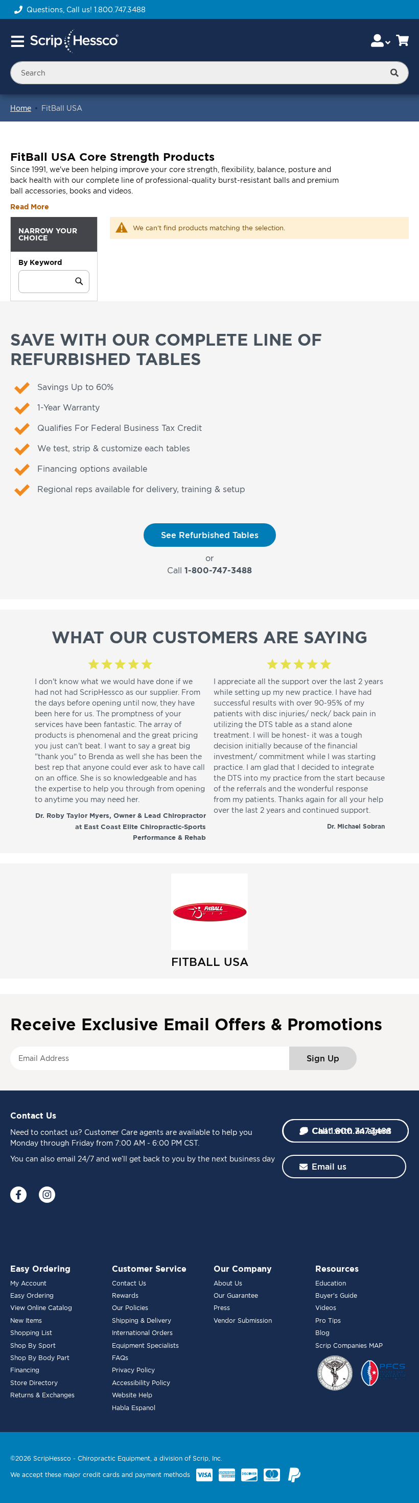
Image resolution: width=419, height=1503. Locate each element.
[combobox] (209, 72)
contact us (59, 1132)
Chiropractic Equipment (114, 1458)
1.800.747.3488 (120, 9)
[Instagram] (47, 1194)
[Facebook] (18, 1194)
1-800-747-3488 (218, 570)
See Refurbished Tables (210, 535)
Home (20, 108)
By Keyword (40, 262)
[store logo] (74, 41)
